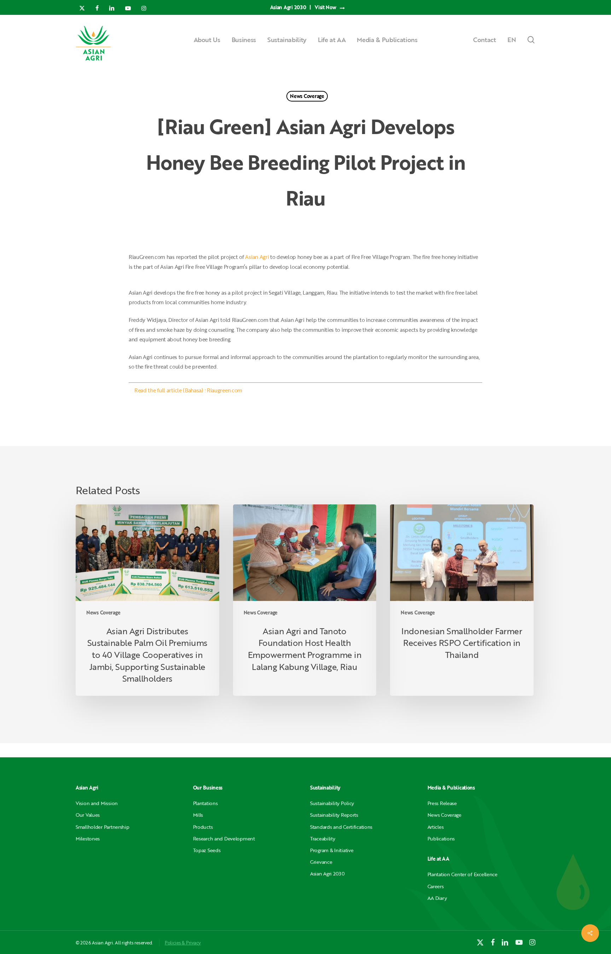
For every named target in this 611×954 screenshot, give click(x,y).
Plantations (205, 803)
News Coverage (307, 96)
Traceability (322, 838)
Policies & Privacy (183, 942)
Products (203, 827)
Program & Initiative (331, 850)
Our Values (88, 815)
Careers (435, 886)
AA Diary (437, 898)
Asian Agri (257, 257)
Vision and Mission (97, 803)
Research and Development (224, 838)
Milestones (88, 838)
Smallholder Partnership (102, 827)
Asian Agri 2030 (327, 873)
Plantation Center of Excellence (462, 874)
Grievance (321, 862)
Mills (198, 815)
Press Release (442, 803)
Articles (435, 827)
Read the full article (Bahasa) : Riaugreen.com (188, 390)
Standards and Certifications (341, 827)
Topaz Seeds (207, 850)
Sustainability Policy (332, 803)
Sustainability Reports (334, 815)
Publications (441, 838)
